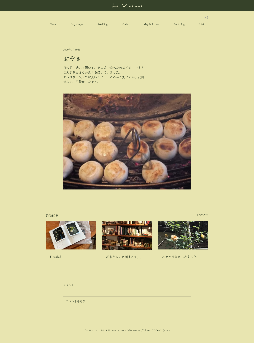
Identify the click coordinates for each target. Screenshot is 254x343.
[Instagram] (206, 17)
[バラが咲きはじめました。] (183, 235)
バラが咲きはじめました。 (180, 256)
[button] (202, 24)
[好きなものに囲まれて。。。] (127, 235)
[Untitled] (71, 235)
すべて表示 (202, 215)
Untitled (55, 256)
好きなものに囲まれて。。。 (126, 256)
